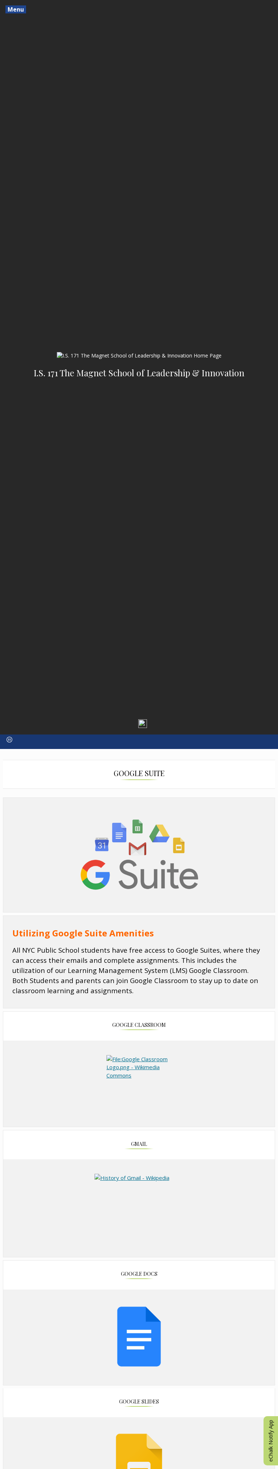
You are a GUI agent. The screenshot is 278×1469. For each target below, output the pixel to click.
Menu (16, 9)
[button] (9, 739)
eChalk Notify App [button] (270, 1441)
